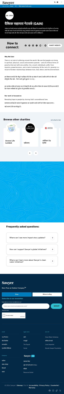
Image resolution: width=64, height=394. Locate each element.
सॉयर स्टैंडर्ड (5, 364)
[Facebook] (25, 45)
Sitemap (20, 385)
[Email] (45, 45)
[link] (8, 3)
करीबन (3, 360)
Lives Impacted (49, 344)
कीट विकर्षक (5, 341)
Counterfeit (55, 385)
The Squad (26, 344)
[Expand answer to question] (52, 238)
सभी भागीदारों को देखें (56, 120)
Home (11, 6)
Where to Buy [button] (47, 294)
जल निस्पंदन (5, 337)
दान (16, 6)
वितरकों (4, 368)
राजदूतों (25, 341)
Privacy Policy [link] (44, 385)
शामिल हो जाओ (49, 341)
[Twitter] (36, 45)
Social (25, 348)
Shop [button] (16, 294)
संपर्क (3, 372)
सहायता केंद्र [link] (26, 361)
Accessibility (33, 385)
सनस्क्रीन (4, 344)
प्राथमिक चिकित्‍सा (6, 348)
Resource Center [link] (28, 372)
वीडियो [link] (25, 369)
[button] (56, 2)
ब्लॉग (24, 337)
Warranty (32, 388)
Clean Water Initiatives (51, 337)
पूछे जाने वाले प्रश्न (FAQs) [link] (30, 365)
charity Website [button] (54, 45)
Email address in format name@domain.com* (11, 302)
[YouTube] (40, 45)
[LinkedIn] (33, 45)
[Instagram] (29, 45)
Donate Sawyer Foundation (53, 348)
